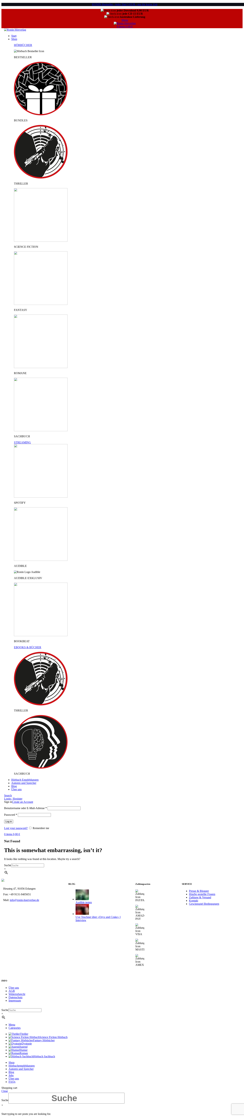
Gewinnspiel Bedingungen (204, 903)
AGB (12, 990)
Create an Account (22, 801)
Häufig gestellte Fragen (202, 894)
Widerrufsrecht (17, 994)
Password (10, 814)
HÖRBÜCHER (23, 45)
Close (4, 1091)
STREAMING (22, 442)
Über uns (14, 987)
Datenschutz (16, 997)
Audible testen (84, 902)
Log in (9, 821)
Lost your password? (16, 828)
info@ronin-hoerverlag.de (24, 900)
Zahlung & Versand (200, 897)
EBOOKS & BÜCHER (27, 647)
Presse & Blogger (199, 890)
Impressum (15, 1000)
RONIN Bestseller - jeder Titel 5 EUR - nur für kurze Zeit (124, 4)
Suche (7, 865)
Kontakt (193, 900)
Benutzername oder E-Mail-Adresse (25, 808)
